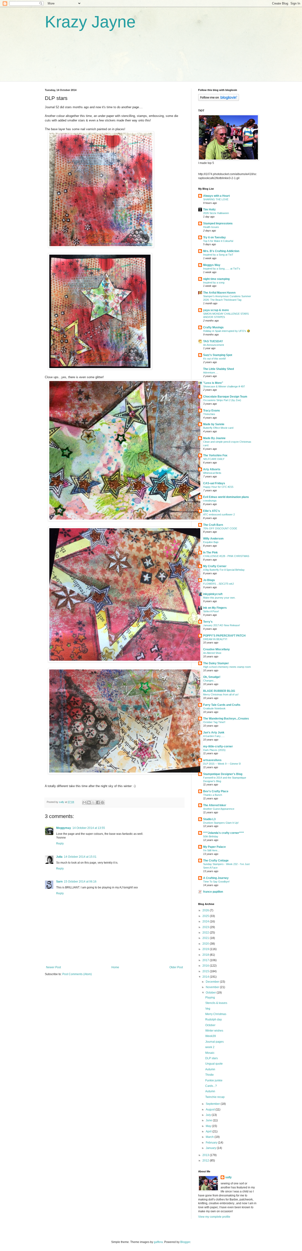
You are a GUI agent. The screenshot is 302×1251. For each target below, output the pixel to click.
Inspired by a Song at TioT (218, 254)
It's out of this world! (214, 358)
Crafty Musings (213, 327)
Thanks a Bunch (212, 794)
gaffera (158, 1242)
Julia (59, 856)
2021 (206, 938)
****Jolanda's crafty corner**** (223, 833)
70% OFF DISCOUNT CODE (220, 528)
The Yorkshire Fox (215, 455)
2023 (206, 927)
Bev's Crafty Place (215, 791)
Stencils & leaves (216, 1003)
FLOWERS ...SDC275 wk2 (218, 583)
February (212, 1142)
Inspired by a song (213, 282)
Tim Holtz (209, 209)
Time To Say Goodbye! (216, 881)
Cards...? (211, 1086)
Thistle (209, 1074)
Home (115, 967)
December (213, 981)
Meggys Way (211, 265)
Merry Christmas (215, 1014)
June (209, 1120)
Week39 (210, 1036)
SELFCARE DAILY (213, 459)
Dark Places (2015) (214, 750)
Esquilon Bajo (210, 542)
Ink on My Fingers (215, 607)
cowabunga (209, 500)
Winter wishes (214, 1030)
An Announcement (213, 344)
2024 (206, 921)
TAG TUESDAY (213, 341)
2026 (206, 910)
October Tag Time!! (214, 722)
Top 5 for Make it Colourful (218, 241)
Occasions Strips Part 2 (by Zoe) (222, 400)
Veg (207, 1008)
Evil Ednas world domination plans (226, 497)
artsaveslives (212, 760)
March (210, 1137)
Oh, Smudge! (211, 677)
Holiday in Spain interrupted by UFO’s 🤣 (226, 331)
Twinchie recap (215, 1097)
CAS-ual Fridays (214, 483)
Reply (60, 843)
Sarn (59, 881)
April (209, 1131)
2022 (206, 932)
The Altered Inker (214, 805)
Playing (210, 997)
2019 (206, 949)
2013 (206, 1155)
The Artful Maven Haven (219, 292)
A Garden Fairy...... (214, 736)
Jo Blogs (209, 580)
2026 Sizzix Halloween (216, 213)
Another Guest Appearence (218, 808)
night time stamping (216, 279)
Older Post (176, 967)
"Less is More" (213, 383)
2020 (206, 943)
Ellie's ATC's (211, 511)
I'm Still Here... (211, 850)
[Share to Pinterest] (102, 802)
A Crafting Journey (216, 878)
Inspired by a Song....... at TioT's (221, 268)
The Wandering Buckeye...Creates (226, 718)
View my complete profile (214, 1216)
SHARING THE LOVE (215, 199)
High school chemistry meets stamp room (227, 666)
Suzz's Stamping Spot (217, 355)
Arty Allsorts (211, 469)
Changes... (209, 680)
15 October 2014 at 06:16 (80, 881)
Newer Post (53, 967)
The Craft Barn (213, 525)
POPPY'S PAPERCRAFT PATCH (224, 635)
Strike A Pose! (211, 611)
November (213, 987)
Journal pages (214, 1041)
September (213, 1103)
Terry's (208, 621)
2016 (206, 965)
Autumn (210, 1069)
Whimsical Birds (212, 472)
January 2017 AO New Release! (221, 625)
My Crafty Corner (214, 566)
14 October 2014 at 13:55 (88, 828)
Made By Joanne (214, 438)
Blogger (185, 1242)
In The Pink (210, 552)
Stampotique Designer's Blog (222, 774)
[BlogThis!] (89, 802)
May (209, 1126)
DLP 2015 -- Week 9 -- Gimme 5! (222, 763)
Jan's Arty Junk (213, 732)
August (210, 1109)
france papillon (213, 891)
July (209, 1115)
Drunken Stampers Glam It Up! (221, 822)
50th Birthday (210, 836)
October (211, 992)
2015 (206, 971)
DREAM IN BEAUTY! (215, 639)
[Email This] (84, 802)
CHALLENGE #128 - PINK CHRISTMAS (226, 556)
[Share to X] (93, 802)
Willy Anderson (213, 538)
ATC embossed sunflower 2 (219, 514)
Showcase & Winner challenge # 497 (224, 386)
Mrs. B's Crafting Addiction (221, 251)
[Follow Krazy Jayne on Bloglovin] (218, 100)
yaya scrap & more (216, 310)
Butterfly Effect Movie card (218, 427)
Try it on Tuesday (214, 237)
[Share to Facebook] (98, 802)
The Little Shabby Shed (218, 369)
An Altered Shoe (212, 652)
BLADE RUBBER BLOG (219, 691)
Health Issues (211, 227)
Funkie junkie (213, 1080)
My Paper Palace (214, 846)
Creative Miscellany (216, 649)
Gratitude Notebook (214, 708)
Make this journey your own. (219, 597)
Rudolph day (213, 1019)
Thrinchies (209, 414)
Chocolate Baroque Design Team (225, 396)
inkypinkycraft (212, 594)
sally (228, 1177)
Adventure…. (210, 372)
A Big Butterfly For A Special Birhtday (224, 569)
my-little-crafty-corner (218, 746)
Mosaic (209, 1052)
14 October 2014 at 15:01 (80, 856)
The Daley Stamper (216, 663)
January (211, 1148)
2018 (206, 954)
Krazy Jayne (90, 22)
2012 (206, 1160)
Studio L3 (209, 819)
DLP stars (211, 1058)
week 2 (209, 1047)
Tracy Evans (211, 410)
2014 (206, 976)
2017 (206, 960)
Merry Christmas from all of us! (221, 694)
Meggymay (63, 828)
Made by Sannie (213, 424)
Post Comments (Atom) (77, 974)
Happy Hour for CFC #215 (218, 486)
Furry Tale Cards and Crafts (221, 705)
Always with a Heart (216, 195)
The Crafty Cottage (216, 860)
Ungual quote (214, 1063)
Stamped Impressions (218, 223)
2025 (206, 916)
